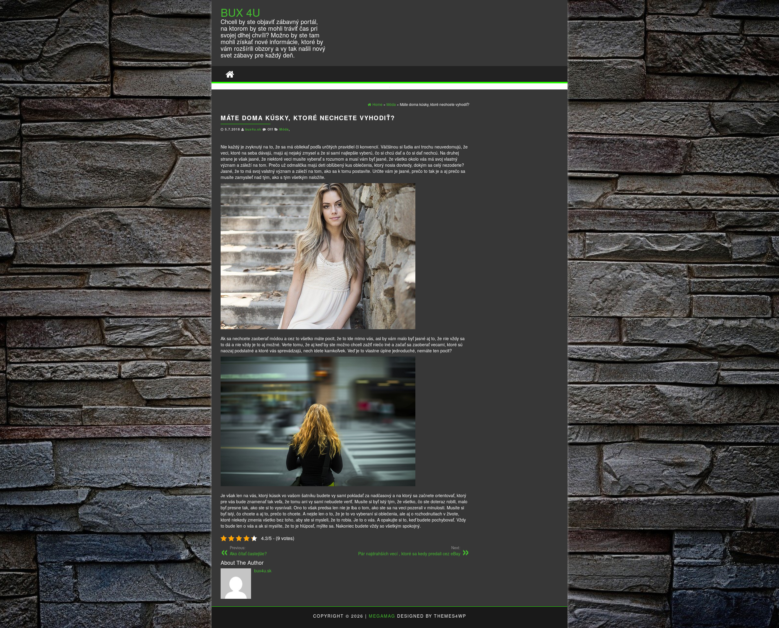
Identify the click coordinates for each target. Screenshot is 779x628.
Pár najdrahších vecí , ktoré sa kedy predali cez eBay (409, 550)
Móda (284, 129)
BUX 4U (240, 12)
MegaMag (382, 616)
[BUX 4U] (229, 73)
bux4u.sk (254, 129)
